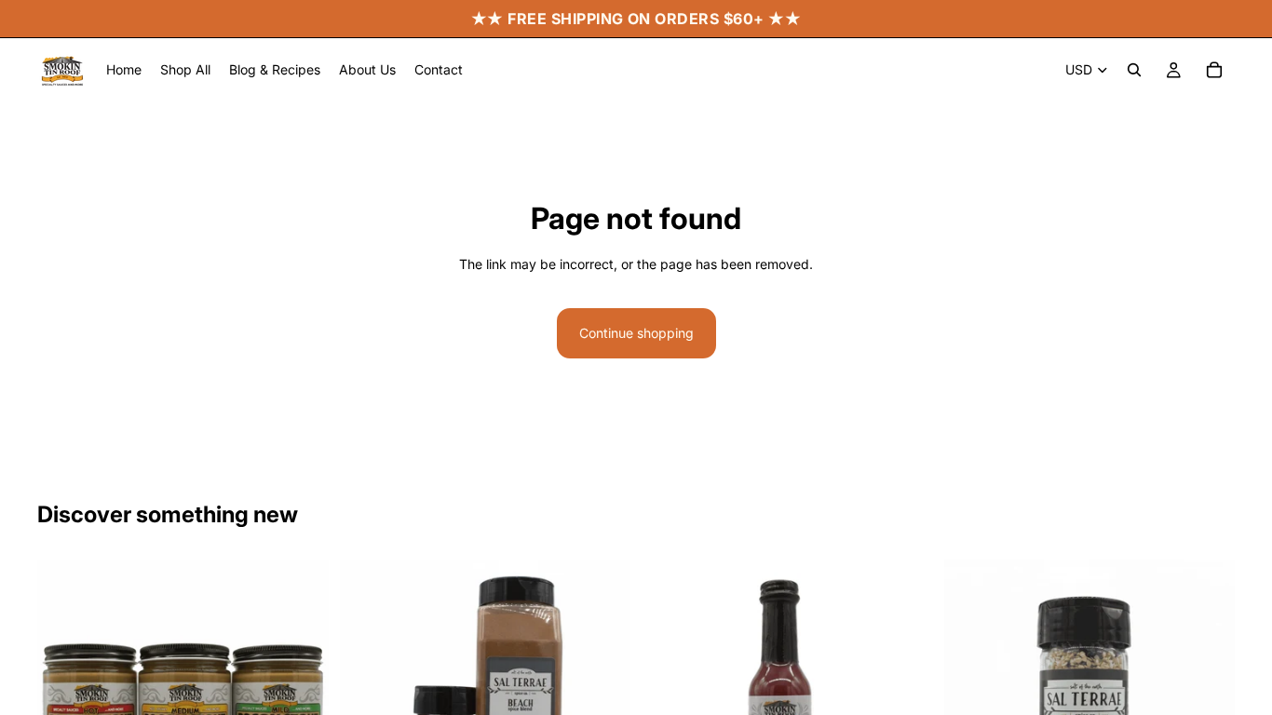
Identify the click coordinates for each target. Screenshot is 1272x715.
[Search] (1134, 69)
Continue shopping (636, 333)
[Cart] (1214, 69)
